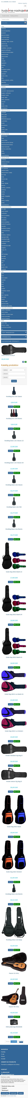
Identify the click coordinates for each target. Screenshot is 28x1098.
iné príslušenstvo (5, 84)
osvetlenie (3, 269)
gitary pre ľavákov (5, 35)
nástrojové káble (5, 237)
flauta (2, 286)
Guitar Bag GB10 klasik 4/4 (14, 657)
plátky (2, 151)
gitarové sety (4, 43)
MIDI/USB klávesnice (6, 118)
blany (2, 198)
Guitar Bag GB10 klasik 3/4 (14, 614)
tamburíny (3, 189)
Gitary (2, 26)
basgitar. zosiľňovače (6, 93)
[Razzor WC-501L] (14, 995)
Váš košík (14, 22)
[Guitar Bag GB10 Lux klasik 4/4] (14, 681)
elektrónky (3, 82)
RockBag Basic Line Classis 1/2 (14, 440)
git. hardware (4, 71)
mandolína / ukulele (5, 290)
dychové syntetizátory (6, 148)
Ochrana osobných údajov (11, 1095)
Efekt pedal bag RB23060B (14, 1027)
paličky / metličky (5, 200)
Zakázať (21, 1093)
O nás (2, 1054)
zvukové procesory (5, 230)
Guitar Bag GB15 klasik (14, 826)
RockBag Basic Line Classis (14, 485)
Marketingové (5, 1090)
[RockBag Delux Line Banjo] (14, 922)
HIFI (2, 262)
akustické (3, 33)
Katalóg (3, 1052)
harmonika (3, 297)
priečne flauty (4, 136)
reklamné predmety (5, 318)
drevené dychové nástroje (7, 144)
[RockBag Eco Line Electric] (14, 412)
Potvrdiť (14, 381)
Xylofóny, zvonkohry (5, 187)
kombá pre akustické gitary (7, 52)
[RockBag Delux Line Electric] (14, 888)
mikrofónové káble (5, 239)
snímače (3, 60)
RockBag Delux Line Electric (14, 894)
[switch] (1, 1088)
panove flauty (4, 140)
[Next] (20, 1040)
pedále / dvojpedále (5, 196)
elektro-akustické (5, 39)
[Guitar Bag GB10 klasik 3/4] (14, 598)
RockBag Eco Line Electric (14, 418)
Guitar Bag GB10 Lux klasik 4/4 (14, 694)
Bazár (2, 320)
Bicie (2, 166)
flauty (2, 138)
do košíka (17, 406)
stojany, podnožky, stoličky (7, 80)
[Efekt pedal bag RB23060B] (14, 1022)
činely (2, 176)
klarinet (3, 299)
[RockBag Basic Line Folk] (14, 501)
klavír (2, 275)
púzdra (2, 202)
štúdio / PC (3, 249)
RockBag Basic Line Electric (14, 529)
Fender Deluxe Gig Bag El (14, 781)
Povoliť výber (13, 1093)
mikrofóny (3, 226)
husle (2, 282)
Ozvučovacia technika (6, 207)
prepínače (3, 73)
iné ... (2, 329)
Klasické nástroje (5, 157)
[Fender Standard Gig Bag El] (14, 349)
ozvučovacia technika (6, 327)
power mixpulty (4, 211)
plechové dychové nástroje (7, 142)
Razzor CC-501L (14, 973)
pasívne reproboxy (5, 215)
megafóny (3, 247)
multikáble (3, 243)
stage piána (3, 116)
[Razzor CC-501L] (14, 961)
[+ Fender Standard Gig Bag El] (26, 362)
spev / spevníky (4, 295)
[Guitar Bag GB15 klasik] (14, 809)
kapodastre (3, 63)
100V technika (4, 254)
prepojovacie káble (5, 241)
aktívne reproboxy (5, 222)
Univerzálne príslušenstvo (7, 307)
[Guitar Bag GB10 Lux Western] (14, 717)
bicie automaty (4, 168)
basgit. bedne (4, 97)
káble (2, 232)
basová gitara (4, 277)
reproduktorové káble (6, 245)
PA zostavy (3, 217)
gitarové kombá (4, 54)
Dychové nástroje (5, 134)
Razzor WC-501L (14, 1006)
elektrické (3, 28)
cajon (2, 181)
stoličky (3, 131)
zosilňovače (4, 213)
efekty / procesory (5, 99)
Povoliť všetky (5, 1093)
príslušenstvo (4, 108)
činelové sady (4, 179)
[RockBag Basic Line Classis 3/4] (14, 457)
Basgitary (3, 86)
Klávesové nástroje (5, 110)
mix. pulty (3, 209)
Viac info (10, 406)
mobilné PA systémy (5, 224)
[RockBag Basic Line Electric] (14, 523)
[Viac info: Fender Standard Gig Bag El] (23, 362)
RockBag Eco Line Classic (14, 396)
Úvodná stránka (5, 15)
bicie (2, 284)
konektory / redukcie (5, 234)
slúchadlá (3, 256)
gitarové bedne (4, 56)
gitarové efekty (4, 45)
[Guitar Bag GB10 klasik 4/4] (14, 641)
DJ (2, 252)
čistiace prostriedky (5, 316)
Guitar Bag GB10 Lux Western (14, 731)
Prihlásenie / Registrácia (22, 3)
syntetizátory (4, 121)
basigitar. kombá (5, 95)
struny (2, 58)
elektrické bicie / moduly (6, 172)
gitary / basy (4, 323)
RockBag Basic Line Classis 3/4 (14, 463)
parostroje (3, 258)
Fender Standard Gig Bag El (8, 355)
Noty (2, 271)
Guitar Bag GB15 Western (14, 872)
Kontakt (3, 1058)
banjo (2, 292)
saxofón (3, 288)
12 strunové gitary (5, 37)
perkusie (3, 185)
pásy (2, 78)
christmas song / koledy (6, 305)
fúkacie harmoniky (5, 146)
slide (2, 67)
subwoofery (3, 219)
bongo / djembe (4, 183)
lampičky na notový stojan (7, 314)
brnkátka (3, 65)
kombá (2, 123)
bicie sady (3, 174)
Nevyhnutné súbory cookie (8, 1086)
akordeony (3, 159)
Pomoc (3, 1056)
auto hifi (3, 265)
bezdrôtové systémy (5, 69)
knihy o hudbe (4, 301)
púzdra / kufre (4, 75)
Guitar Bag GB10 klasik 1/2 (14, 572)
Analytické (4, 1088)
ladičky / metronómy (5, 310)
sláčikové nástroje (5, 161)
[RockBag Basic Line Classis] (14, 479)
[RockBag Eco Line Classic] (14, 390)
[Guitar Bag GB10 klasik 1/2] (14, 555)
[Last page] (22, 1040)
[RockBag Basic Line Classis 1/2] (14, 434)
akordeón (3, 280)
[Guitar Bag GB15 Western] (14, 854)
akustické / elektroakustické (7, 91)
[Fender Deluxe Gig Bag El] (14, 773)
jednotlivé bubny (5, 170)
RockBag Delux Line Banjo (14, 940)
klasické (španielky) (5, 30)
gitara (2, 273)
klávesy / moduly (5, 325)
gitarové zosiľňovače (5, 50)
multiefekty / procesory (6, 48)
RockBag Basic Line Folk (14, 507)
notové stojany (4, 312)
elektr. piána (4, 114)
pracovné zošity (4, 303)
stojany (3, 127)
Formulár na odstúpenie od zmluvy (10, 1064)
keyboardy (3, 112)
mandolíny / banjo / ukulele (7, 41)
